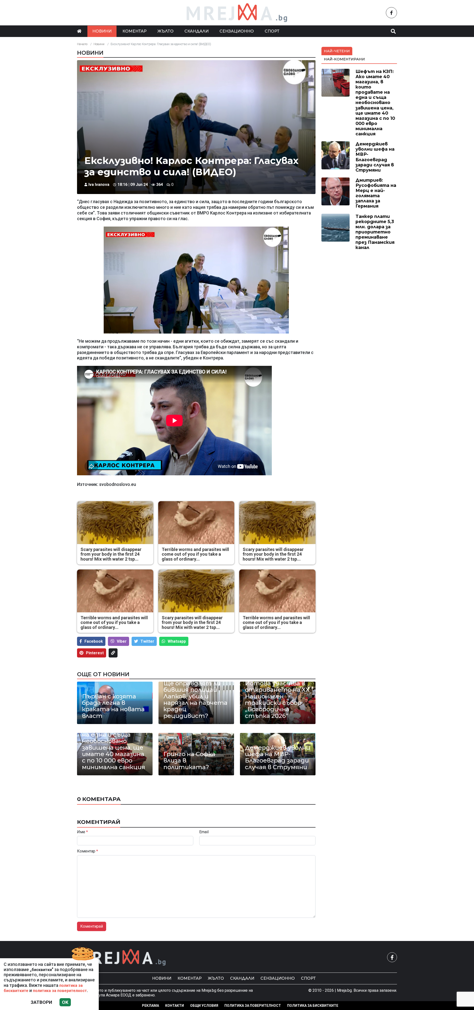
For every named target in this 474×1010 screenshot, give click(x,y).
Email (204, 832)
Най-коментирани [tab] (344, 59)
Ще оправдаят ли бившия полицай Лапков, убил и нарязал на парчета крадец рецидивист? (195, 699)
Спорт (272, 31)
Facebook (93, 641)
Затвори (41, 1002)
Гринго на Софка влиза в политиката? (189, 760)
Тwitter (147, 641)
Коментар (134, 31)
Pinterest (95, 653)
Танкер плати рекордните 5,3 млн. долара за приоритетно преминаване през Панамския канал (375, 232)
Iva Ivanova (98, 184)
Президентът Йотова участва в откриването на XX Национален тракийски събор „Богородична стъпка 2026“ (277, 696)
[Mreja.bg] (121, 957)
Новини (102, 31)
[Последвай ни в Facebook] (391, 12)
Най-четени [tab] (337, 51)
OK (65, 1002)
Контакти (174, 1006)
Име (82, 832)
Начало (82, 44)
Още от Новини (103, 674)
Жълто (166, 31)
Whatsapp (177, 641)
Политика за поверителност (252, 1006)
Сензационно (236, 31)
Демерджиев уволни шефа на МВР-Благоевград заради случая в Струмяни (277, 757)
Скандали (196, 31)
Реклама (150, 1006)
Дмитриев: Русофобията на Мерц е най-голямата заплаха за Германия (376, 193)
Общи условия (204, 1006)
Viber (122, 641)
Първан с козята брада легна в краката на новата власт (113, 706)
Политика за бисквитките (312, 1006)
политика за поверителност (60, 990)
